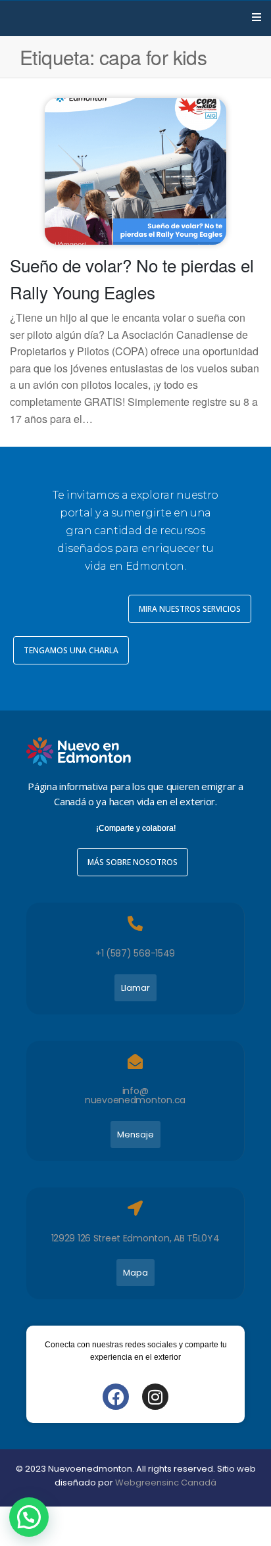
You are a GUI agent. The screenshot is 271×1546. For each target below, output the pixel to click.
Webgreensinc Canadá (165, 1482)
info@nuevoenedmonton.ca (135, 1095)
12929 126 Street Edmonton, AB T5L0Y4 (135, 1238)
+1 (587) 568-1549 (135, 953)
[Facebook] (116, 1397)
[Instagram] (155, 1397)
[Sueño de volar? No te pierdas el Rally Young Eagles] (135, 170)
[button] (29, 1517)
